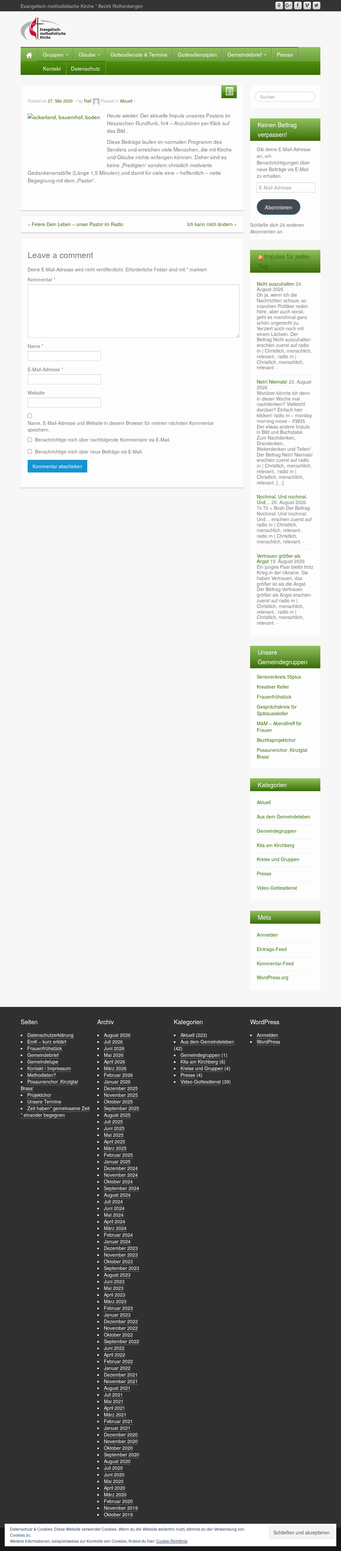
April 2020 (114, 1487)
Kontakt (52, 68)
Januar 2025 (117, 1161)
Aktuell (126, 101)
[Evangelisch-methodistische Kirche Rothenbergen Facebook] (298, 5)
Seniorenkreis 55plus (279, 676)
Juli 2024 (113, 1201)
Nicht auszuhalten (275, 283)
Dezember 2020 (121, 1434)
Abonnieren (278, 207)
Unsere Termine (44, 1101)
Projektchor (39, 1094)
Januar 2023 (117, 1314)
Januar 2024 (117, 1241)
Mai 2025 (114, 1134)
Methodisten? (41, 1075)
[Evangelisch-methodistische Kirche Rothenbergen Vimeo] (307, 5)
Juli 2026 (113, 1041)
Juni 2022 (114, 1348)
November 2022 (121, 1328)
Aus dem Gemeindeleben (283, 816)
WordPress (268, 1041)
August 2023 (117, 1274)
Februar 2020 (118, 1501)
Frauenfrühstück (274, 696)
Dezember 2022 (121, 1321)
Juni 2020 (114, 1474)
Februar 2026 (118, 1075)
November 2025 (121, 1094)
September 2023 (121, 1268)
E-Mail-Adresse (45, 369)
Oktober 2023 (118, 1261)
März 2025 (115, 1148)
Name (35, 346)
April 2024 (114, 1221)
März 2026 (115, 1068)
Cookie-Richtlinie (171, 1541)
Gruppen (54, 54)
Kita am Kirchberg (275, 845)
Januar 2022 (117, 1368)
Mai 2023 (114, 1288)
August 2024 (117, 1194)
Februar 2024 (118, 1234)
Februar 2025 (118, 1154)
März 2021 (115, 1414)
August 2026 (117, 1035)
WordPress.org (272, 977)
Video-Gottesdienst (277, 887)
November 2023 (121, 1254)
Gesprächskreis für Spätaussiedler (277, 710)
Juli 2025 (113, 1121)
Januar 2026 (117, 1081)
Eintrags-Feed (272, 949)
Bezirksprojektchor (276, 740)
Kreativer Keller (273, 686)
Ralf (88, 101)
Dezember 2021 (121, 1374)
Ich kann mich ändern (210, 224)
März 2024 (115, 1228)
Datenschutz (85, 68)
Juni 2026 (114, 1048)
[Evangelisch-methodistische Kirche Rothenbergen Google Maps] (279, 5)
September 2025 (121, 1108)
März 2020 (115, 1494)
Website (36, 392)
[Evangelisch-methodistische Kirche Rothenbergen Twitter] (316, 5)
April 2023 (114, 1294)
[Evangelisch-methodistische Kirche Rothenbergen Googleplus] (288, 5)
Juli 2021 (113, 1394)
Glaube (88, 54)
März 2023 (115, 1301)
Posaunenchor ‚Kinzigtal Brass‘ (49, 1084)
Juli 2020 (113, 1467)
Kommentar (41, 279)
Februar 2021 (118, 1421)
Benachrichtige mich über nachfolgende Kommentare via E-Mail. (102, 439)
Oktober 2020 (118, 1447)
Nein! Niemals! (272, 381)
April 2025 (114, 1141)
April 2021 (114, 1407)
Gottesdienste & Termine (139, 54)
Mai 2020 (114, 1481)
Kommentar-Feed (275, 963)
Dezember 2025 (121, 1088)
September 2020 (121, 1454)
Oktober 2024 (118, 1181)
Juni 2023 (114, 1281)
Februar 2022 (118, 1361)
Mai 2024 (114, 1214)
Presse (285, 54)
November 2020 (121, 1441)
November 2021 (121, 1381)
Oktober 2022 (118, 1334)
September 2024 (121, 1188)
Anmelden (267, 934)
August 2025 (117, 1114)
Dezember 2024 (121, 1168)
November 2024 (121, 1174)
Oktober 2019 (118, 1514)
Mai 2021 (114, 1401)
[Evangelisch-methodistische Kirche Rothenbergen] (43, 27)
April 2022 (114, 1354)
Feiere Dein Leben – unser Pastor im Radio (77, 224)
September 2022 (121, 1341)
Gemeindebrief (245, 54)
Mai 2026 (114, 1055)
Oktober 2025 (118, 1101)
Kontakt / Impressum (49, 1068)
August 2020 (117, 1461)
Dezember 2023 (121, 1248)
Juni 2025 (114, 1128)
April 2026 (114, 1061)
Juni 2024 (114, 1208)
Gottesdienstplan (197, 54)
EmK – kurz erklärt (46, 1041)
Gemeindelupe (42, 1061)
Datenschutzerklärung (50, 1035)
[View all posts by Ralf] (96, 101)
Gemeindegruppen (276, 830)
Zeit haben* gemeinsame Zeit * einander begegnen (55, 1111)
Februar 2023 (118, 1308)
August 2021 (117, 1388)
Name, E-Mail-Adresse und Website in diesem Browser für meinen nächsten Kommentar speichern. (121, 426)
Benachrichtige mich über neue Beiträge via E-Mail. (89, 451)
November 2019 (121, 1507)
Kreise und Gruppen (278, 859)
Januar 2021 (117, 1427)
